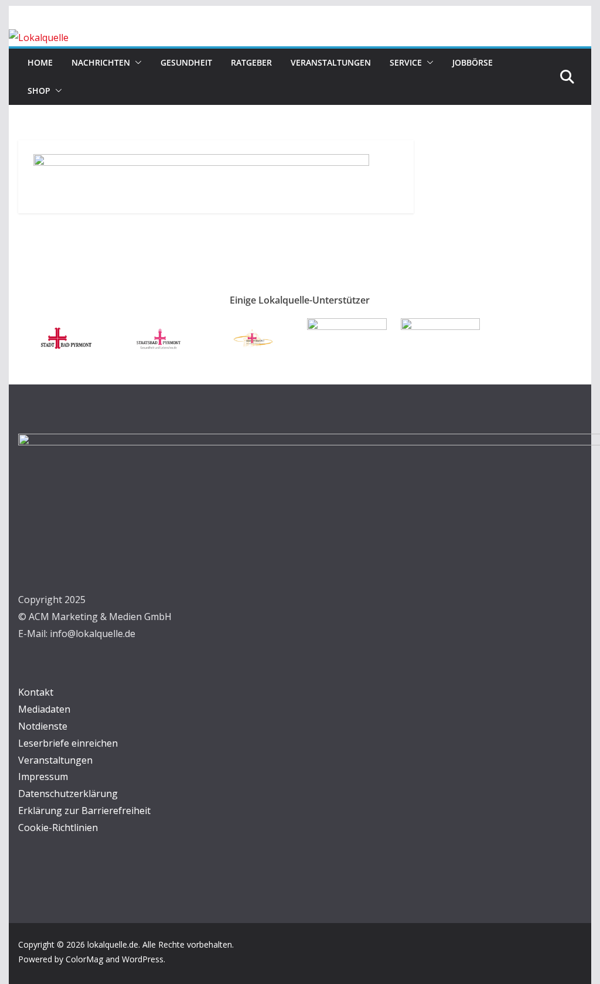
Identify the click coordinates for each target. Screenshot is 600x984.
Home (40, 62)
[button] (136, 63)
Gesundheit (186, 62)
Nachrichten (100, 62)
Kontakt (35, 692)
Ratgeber (251, 62)
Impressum (43, 776)
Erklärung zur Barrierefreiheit (84, 810)
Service (406, 62)
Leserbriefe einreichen (68, 743)
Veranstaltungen (331, 62)
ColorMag (84, 959)
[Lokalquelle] (39, 37)
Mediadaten (44, 709)
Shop (39, 90)
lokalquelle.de (112, 944)
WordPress (142, 959)
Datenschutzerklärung (68, 793)
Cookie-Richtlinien (58, 827)
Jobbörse (472, 62)
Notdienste (42, 726)
